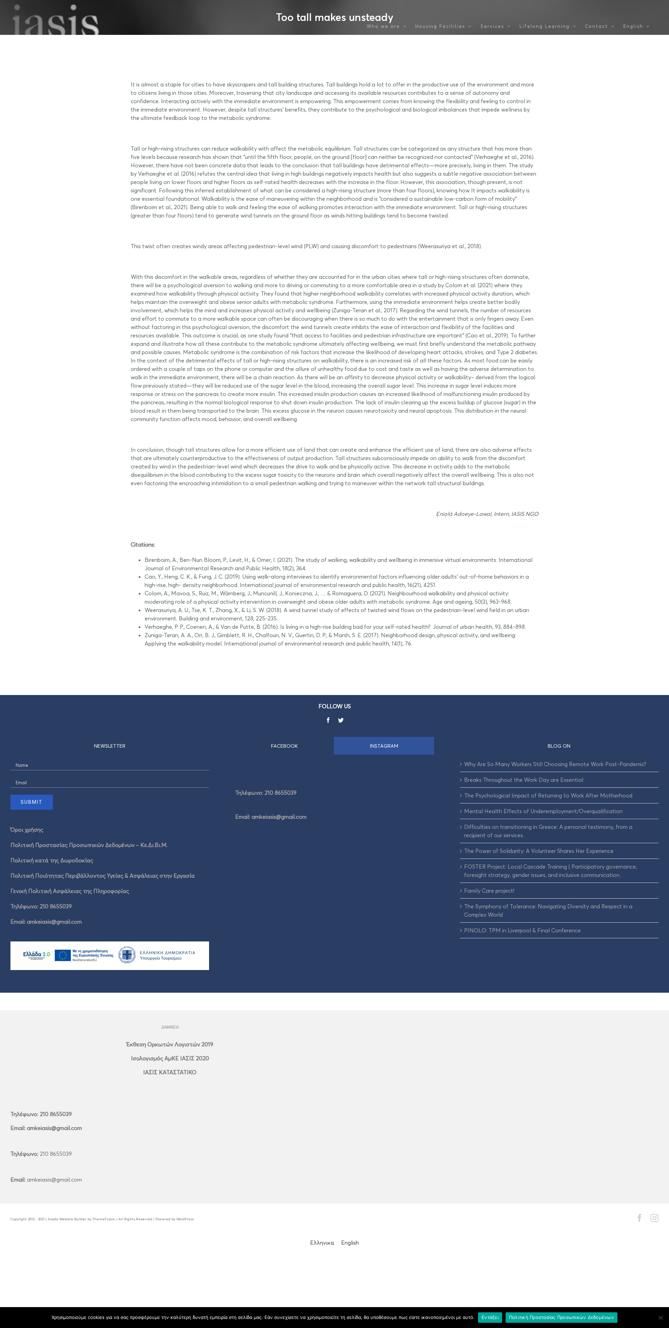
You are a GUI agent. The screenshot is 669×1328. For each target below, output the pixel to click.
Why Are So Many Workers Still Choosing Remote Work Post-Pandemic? (555, 764)
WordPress (184, 1219)
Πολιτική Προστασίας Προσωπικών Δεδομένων (561, 1317)
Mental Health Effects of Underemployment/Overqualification (543, 811)
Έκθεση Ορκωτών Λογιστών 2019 (169, 1044)
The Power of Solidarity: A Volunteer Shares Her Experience (539, 850)
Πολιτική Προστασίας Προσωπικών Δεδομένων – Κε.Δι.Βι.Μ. (89, 844)
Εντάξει (490, 1317)
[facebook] (328, 720)
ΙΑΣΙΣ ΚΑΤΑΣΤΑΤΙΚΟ (170, 1072)
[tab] (284, 746)
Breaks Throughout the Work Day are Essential (523, 779)
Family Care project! (489, 890)
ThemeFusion (103, 1219)
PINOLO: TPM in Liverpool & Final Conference (522, 930)
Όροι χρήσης (26, 829)
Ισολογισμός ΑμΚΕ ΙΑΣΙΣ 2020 (170, 1058)
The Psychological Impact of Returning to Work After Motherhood (548, 795)
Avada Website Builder (67, 1219)
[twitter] (341, 720)
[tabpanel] (334, 802)
